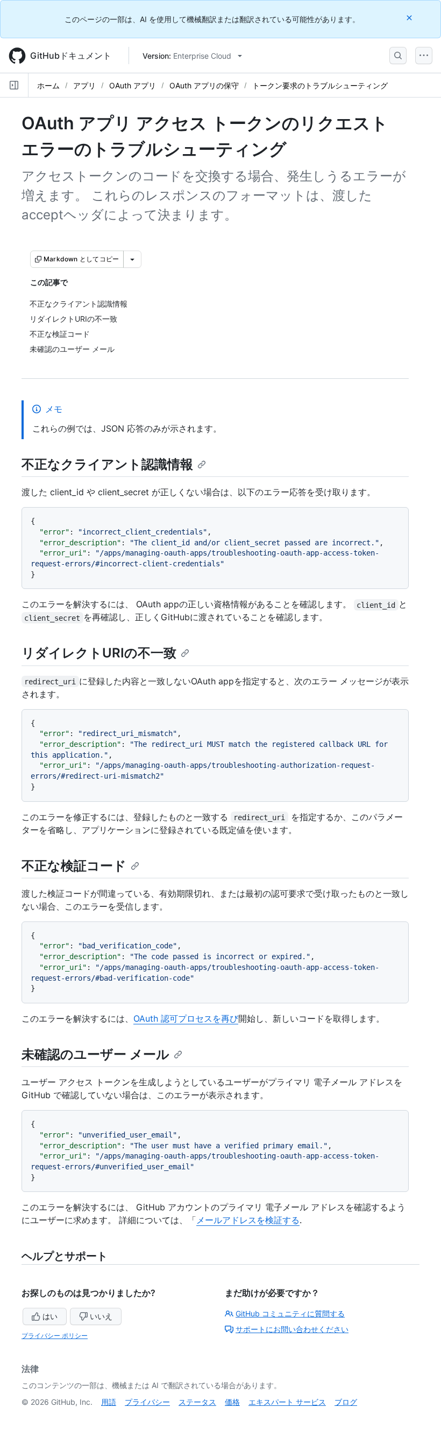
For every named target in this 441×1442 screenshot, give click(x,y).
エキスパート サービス (287, 1401)
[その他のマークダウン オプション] (132, 259)
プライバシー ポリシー (55, 1336)
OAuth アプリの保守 (204, 85)
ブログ (346, 1401)
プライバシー (147, 1401)
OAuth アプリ (132, 85)
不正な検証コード (74, 865)
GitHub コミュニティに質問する (290, 1313)
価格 (232, 1401)
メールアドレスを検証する (248, 1220)
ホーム (48, 85)
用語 (108, 1401)
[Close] (410, 17)
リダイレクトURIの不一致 (99, 653)
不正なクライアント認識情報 (107, 464)
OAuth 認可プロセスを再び (185, 1018)
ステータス (197, 1401)
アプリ (84, 85)
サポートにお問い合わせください (292, 1329)
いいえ (101, 1316)
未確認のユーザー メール (95, 1054)
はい (50, 1316)
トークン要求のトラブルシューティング (320, 85)
